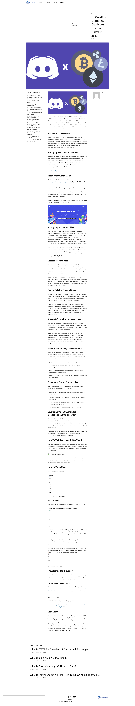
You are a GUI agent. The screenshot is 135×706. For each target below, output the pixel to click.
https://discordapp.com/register (59, 182)
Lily (31, 652)
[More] (86, 29)
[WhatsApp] (82, 29)
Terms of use (72, 696)
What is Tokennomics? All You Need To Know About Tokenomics (65, 674)
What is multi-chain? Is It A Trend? (48, 657)
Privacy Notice (73, 698)
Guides (93, 13)
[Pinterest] (78, 29)
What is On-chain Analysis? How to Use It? (53, 666)
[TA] (96, 95)
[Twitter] (75, 29)
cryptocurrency (55, 118)
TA (93, 39)
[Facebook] (71, 29)
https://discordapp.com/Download (57, 171)
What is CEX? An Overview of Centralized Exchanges (59, 649)
